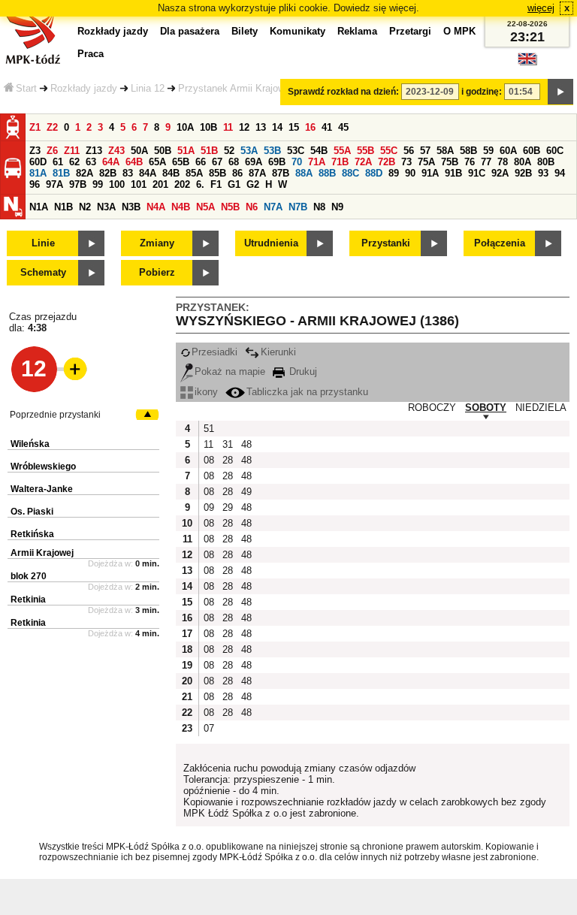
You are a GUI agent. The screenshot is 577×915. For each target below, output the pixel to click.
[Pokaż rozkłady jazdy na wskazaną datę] (560, 91)
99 (97, 184)
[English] (527, 63)
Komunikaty (297, 31)
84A (147, 173)
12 (244, 127)
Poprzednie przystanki (55, 414)
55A (342, 150)
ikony (206, 391)
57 (425, 150)
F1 (216, 184)
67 (217, 162)
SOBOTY (485, 407)
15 (293, 127)
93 (543, 173)
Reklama (357, 31)
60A (508, 150)
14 (277, 127)
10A (185, 127)
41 (327, 127)
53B (272, 150)
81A (38, 173)
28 (227, 460)
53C (295, 150)
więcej (540, 8)
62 (74, 162)
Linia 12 (148, 88)
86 (237, 173)
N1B (63, 207)
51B (209, 150)
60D (38, 162)
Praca (90, 53)
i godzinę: (481, 91)
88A (304, 173)
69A (253, 162)
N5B (230, 207)
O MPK (459, 31)
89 (393, 173)
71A (316, 162)
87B (280, 173)
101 (139, 184)
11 (228, 127)
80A (522, 162)
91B (453, 173)
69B (276, 162)
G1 (234, 184)
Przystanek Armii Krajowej (235, 88)
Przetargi (410, 31)
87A (257, 173)
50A (139, 150)
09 (209, 507)
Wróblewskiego (43, 466)
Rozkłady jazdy (83, 88)
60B (531, 150)
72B (386, 162)
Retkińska (32, 534)
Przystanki (385, 243)
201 (160, 184)
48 (246, 444)
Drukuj (301, 371)
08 (209, 460)
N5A (205, 207)
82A (84, 173)
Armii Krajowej (42, 553)
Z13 (94, 150)
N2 (85, 207)
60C (554, 150)
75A (426, 162)
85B (217, 173)
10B (208, 127)
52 (229, 150)
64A (110, 162)
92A (500, 173)
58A (445, 150)
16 (310, 127)
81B (61, 173)
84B (171, 173)
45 (343, 127)
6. (200, 184)
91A (430, 173)
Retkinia (28, 599)
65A (157, 162)
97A (54, 184)
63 (91, 162)
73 (406, 162)
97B (77, 184)
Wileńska (30, 444)
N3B (131, 207)
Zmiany (157, 243)
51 (209, 428)
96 (34, 184)
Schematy (43, 272)
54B (319, 150)
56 (408, 150)
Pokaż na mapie (230, 371)
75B (449, 162)
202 (182, 184)
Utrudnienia (271, 243)
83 (127, 173)
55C (388, 150)
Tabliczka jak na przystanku (307, 391)
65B (180, 162)
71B (340, 162)
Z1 (35, 127)
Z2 (52, 127)
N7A (273, 207)
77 (486, 162)
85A (194, 173)
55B (365, 150)
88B (327, 173)
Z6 (52, 150)
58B (468, 150)
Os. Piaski (32, 511)
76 (469, 162)
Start (26, 88)
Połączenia (499, 243)
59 (488, 150)
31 (227, 444)
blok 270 (29, 576)
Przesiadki (214, 352)
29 (227, 507)
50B (162, 150)
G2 (252, 184)
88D (373, 173)
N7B (297, 207)
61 (58, 162)
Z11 (72, 150)
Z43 (116, 150)
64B (134, 162)
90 (410, 173)
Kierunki (278, 352)
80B (545, 162)
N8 (319, 207)
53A (249, 150)
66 (200, 162)
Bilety (244, 31)
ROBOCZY (432, 407)
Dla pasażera (189, 31)
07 (209, 728)
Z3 (35, 150)
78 (502, 162)
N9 (337, 207)
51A (186, 150)
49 (246, 491)
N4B (180, 207)
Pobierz (157, 272)
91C (476, 173)
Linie (43, 243)
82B (107, 173)
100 (117, 184)
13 (260, 127)
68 (233, 162)
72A (363, 162)
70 (297, 162)
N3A (106, 207)
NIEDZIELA (540, 407)
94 (559, 173)
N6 (252, 207)
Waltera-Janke (42, 489)
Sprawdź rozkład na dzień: (343, 91)
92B (523, 173)
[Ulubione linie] (70, 369)
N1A (38, 207)
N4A (156, 207)
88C (350, 173)
